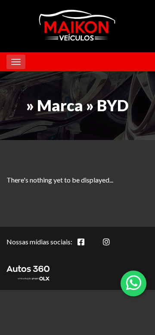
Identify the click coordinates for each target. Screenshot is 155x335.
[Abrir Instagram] (113, 246)
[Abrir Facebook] (88, 246)
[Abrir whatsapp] (133, 282)
